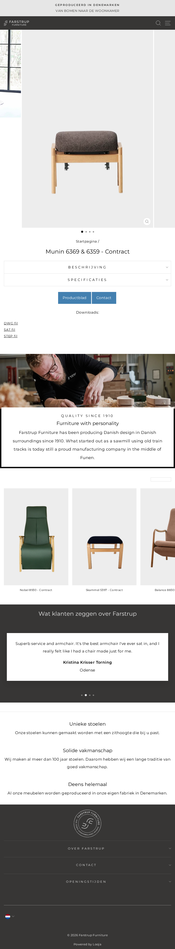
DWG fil (11, 323)
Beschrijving (87, 267)
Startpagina (86, 241)
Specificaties (87, 280)
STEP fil (11, 336)
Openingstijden (86, 881)
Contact (104, 298)
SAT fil (9, 330)
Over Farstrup (86, 848)
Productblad (75, 298)
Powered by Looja (88, 944)
